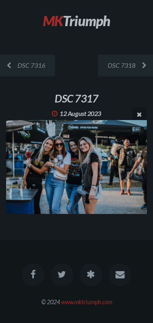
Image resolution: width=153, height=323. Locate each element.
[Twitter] (62, 274)
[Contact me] (120, 274)
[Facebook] (33, 274)
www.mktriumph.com (86, 301)
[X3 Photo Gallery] (91, 274)
